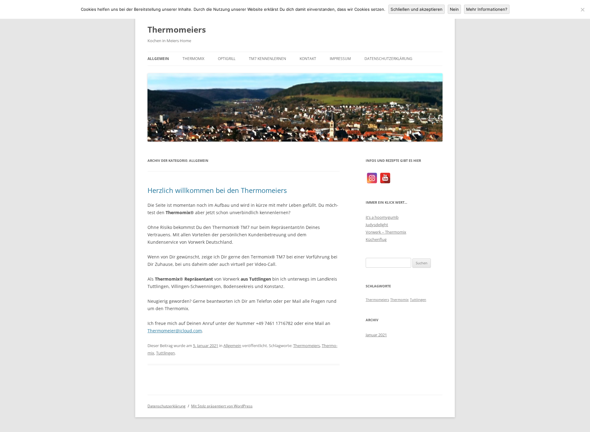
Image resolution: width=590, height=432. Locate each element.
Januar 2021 (376, 335)
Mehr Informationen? (486, 9)
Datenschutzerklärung (388, 58)
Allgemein (158, 58)
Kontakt (308, 58)
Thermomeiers (177, 29)
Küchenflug (376, 239)
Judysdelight (377, 224)
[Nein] (582, 9)
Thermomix (193, 58)
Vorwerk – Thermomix (386, 232)
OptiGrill (226, 58)
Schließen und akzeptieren (416, 9)
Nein (454, 9)
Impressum (340, 58)
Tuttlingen (165, 353)
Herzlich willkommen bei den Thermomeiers (217, 190)
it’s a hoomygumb (382, 217)
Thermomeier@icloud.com (175, 331)
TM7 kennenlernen (267, 58)
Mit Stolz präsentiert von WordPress (222, 406)
